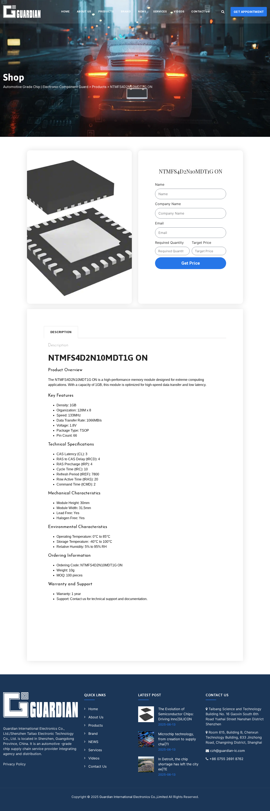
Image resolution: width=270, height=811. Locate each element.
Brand (126, 11)
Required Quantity (169, 242)
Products (106, 11)
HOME (65, 11)
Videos (179, 11)
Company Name (168, 204)
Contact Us (200, 11)
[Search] (222, 11)
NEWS (142, 11)
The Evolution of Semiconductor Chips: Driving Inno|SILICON (175, 714)
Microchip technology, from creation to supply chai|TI (177, 739)
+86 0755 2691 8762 (226, 759)
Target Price (201, 242)
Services (160, 11)
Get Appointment (249, 11)
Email (159, 223)
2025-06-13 (167, 724)
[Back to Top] (261, 804)
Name (159, 184)
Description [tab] (61, 332)
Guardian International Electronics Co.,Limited (133, 797)
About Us (84, 11)
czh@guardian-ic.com (227, 750)
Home (93, 709)
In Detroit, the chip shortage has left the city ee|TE (178, 764)
